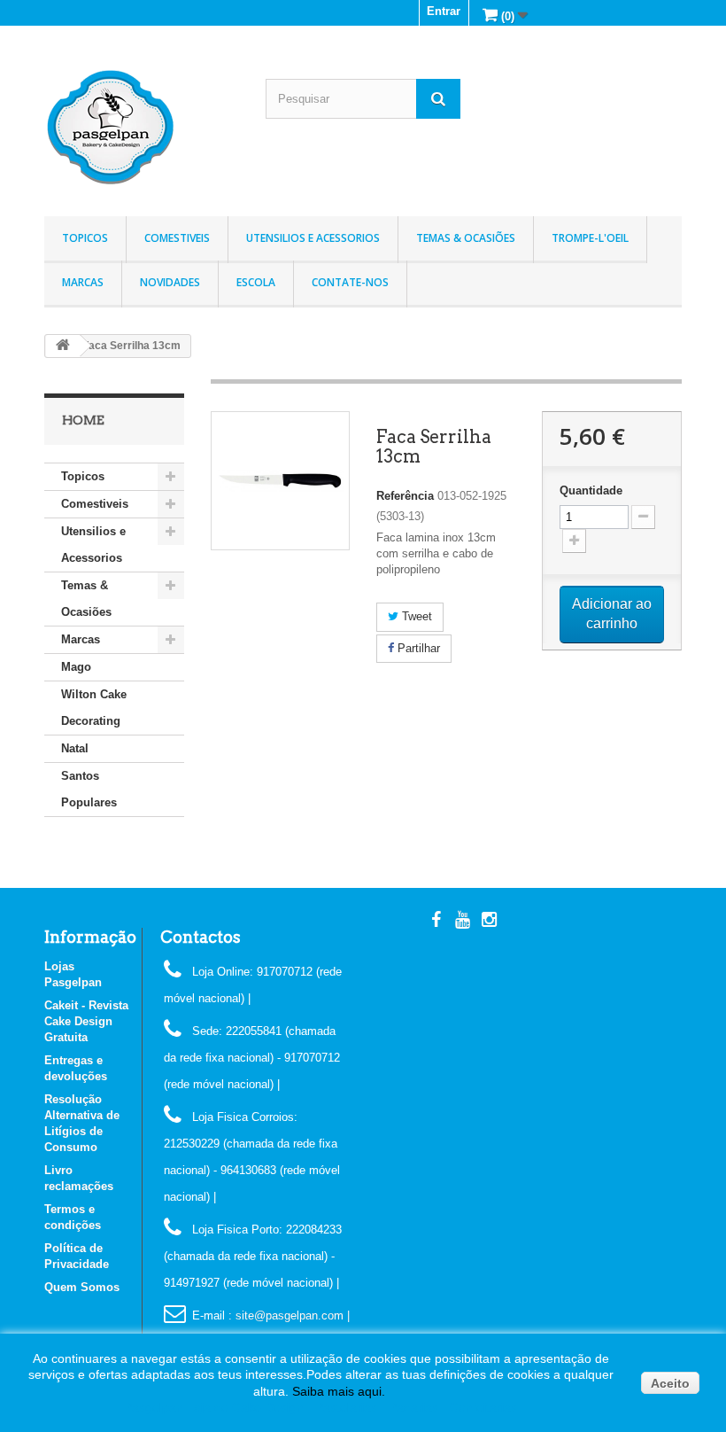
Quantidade (591, 490)
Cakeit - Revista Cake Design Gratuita (86, 1021)
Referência (405, 495)
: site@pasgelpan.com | (289, 1315)
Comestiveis (177, 237)
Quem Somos (82, 1287)
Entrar (443, 11)
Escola (255, 282)
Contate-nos (350, 282)
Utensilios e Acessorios (313, 237)
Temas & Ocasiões (465, 237)
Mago (76, 666)
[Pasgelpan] (141, 127)
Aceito (670, 1383)
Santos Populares (89, 789)
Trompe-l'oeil (590, 237)
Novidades (170, 282)
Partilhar (417, 648)
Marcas (83, 282)
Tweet (415, 616)
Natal (75, 748)
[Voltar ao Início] (63, 346)
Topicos (85, 237)
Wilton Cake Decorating (94, 708)
